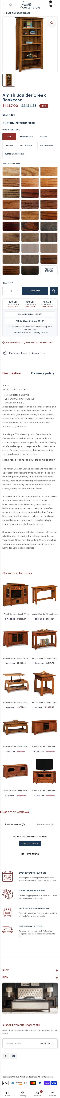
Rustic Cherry (26, 145)
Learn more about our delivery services (30, 332)
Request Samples (49, 270)
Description (11, 373)
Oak (9, 136)
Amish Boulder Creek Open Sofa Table (44, 658)
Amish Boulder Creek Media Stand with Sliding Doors (44, 746)
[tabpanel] (30, 44)
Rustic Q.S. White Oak (14, 154)
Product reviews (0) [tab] (15, 824)
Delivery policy (43, 373)
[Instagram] (13, 1056)
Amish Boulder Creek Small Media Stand (15, 658)
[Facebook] (5, 1056)
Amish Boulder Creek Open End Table (44, 702)
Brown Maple (26, 136)
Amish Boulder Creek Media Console (44, 790)
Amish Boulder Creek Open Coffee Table (15, 746)
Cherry (43, 136)
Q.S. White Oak (46, 145)
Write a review (30, 843)
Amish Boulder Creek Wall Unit (16, 614)
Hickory (9, 145)
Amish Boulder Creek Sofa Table (44, 614)
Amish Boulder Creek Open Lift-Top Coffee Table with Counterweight (15, 702)
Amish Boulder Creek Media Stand (15, 790)
